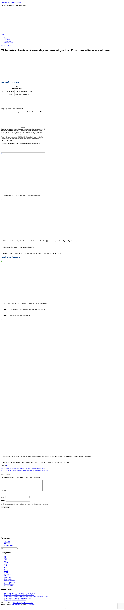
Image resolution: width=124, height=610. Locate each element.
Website (3, 500)
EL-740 (6, 576)
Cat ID (6, 571)
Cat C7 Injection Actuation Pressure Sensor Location (19, 593)
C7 (7, 465)
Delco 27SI (7, 574)
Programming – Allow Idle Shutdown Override (17, 598)
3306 (5, 561)
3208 (5, 559)
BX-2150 (7, 564)
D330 (6, 572)
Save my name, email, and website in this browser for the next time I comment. (25, 504)
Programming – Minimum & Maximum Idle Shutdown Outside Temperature (26, 596)
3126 (5, 556)
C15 (5, 566)
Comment (4, 490)
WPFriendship (16, 604)
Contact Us (7, 41)
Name (3, 494)
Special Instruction (9, 582)
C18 (5, 567)
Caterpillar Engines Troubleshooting (11, 2)
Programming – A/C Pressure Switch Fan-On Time (19, 595)
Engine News (8, 577)
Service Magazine (9, 580)
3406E (6, 562)
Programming (8, 579)
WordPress (32, 604)
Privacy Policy (8, 42)
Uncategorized (8, 585)
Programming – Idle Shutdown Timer (15, 600)
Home (6, 38)
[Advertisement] (62, 20)
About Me (7, 39)
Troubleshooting (9, 584)
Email (3, 497)
